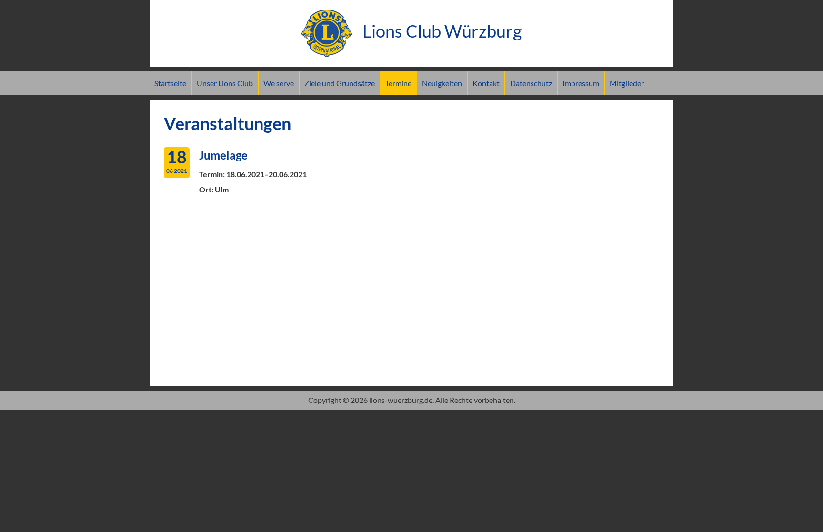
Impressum (580, 83)
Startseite (170, 83)
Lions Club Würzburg (440, 30)
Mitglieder (627, 83)
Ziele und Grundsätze (339, 83)
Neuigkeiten (442, 83)
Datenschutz (531, 83)
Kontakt (486, 83)
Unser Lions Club (225, 83)
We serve (278, 83)
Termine (398, 83)
